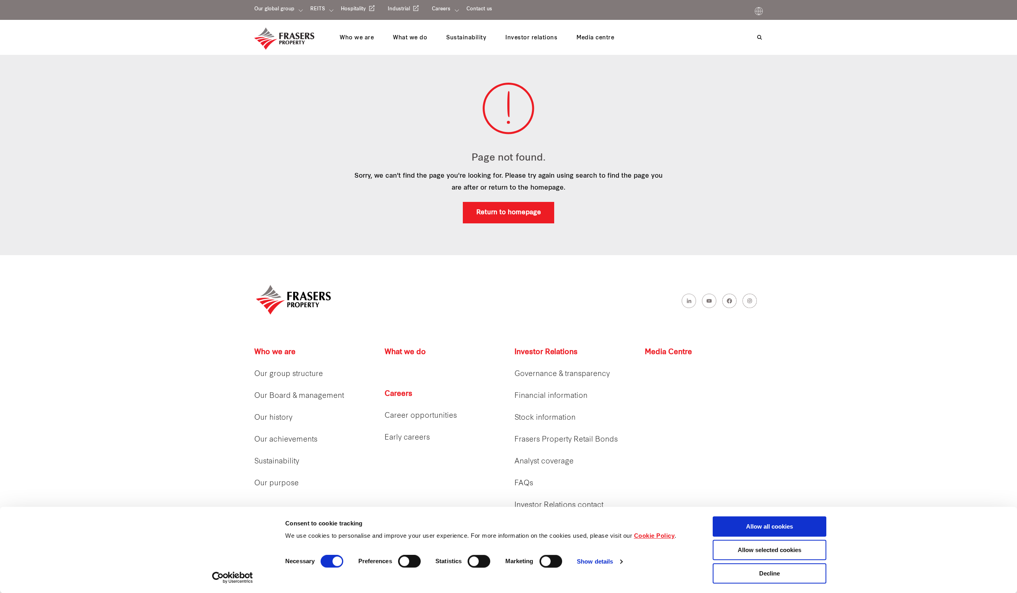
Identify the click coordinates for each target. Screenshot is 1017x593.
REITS (317, 9)
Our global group (274, 9)
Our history (273, 418)
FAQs (523, 483)
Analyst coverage (544, 461)
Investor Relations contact (558, 505)
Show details (595, 561)
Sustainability (276, 461)
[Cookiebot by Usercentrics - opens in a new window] (232, 577)
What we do (405, 352)
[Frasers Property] (294, 300)
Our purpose (276, 483)
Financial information (551, 396)
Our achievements (285, 440)
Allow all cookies (769, 526)
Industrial (399, 9)
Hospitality (353, 9)
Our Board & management (299, 396)
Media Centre (668, 352)
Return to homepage (508, 212)
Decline (769, 573)
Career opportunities (421, 416)
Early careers (407, 438)
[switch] (409, 561)
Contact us (479, 9)
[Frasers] (284, 38)
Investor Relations (546, 352)
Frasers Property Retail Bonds (566, 440)
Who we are (275, 352)
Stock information (545, 418)
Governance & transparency (562, 374)
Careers (441, 9)
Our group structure (288, 374)
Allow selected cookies (769, 549)
